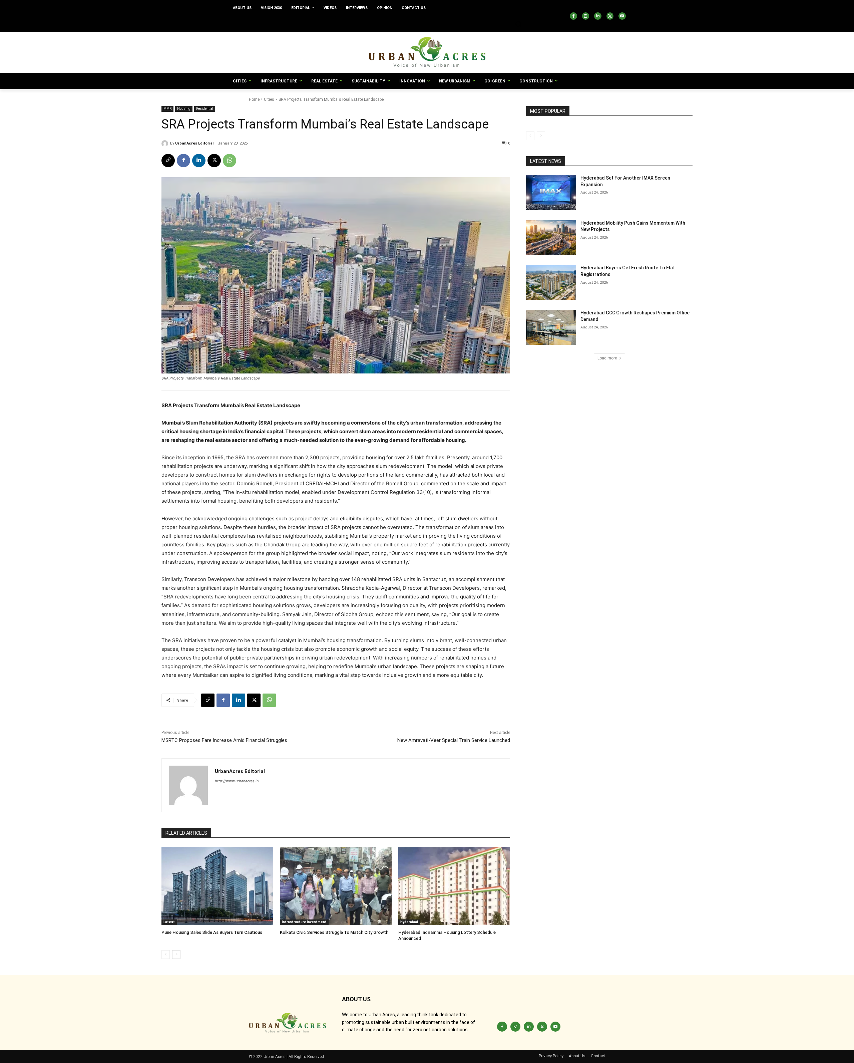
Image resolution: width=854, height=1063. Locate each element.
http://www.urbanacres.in (237, 781)
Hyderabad (409, 922)
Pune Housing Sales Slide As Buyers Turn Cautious (211, 932)
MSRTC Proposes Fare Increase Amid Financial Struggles (224, 740)
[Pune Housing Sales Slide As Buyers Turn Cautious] (217, 886)
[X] (610, 16)
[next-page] (176, 954)
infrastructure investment (304, 922)
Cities (269, 99)
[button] (518, 24)
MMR (167, 108)
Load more (607, 358)
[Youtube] (622, 16)
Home (254, 99)
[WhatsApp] (229, 160)
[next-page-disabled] (541, 135)
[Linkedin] (597, 16)
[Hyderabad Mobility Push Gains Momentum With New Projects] (551, 237)
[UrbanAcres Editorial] (165, 143)
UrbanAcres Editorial (194, 143)
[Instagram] (585, 16)
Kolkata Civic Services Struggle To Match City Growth (334, 932)
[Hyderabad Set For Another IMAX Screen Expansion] (551, 192)
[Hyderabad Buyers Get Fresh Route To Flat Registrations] (551, 282)
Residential (204, 108)
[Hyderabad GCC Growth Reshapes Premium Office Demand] (551, 327)
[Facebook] (573, 16)
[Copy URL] (168, 160)
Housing (183, 108)
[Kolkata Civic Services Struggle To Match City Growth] (336, 886)
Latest (169, 922)
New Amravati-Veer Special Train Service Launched (453, 740)
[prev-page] (165, 954)
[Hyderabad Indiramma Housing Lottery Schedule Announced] (454, 886)
